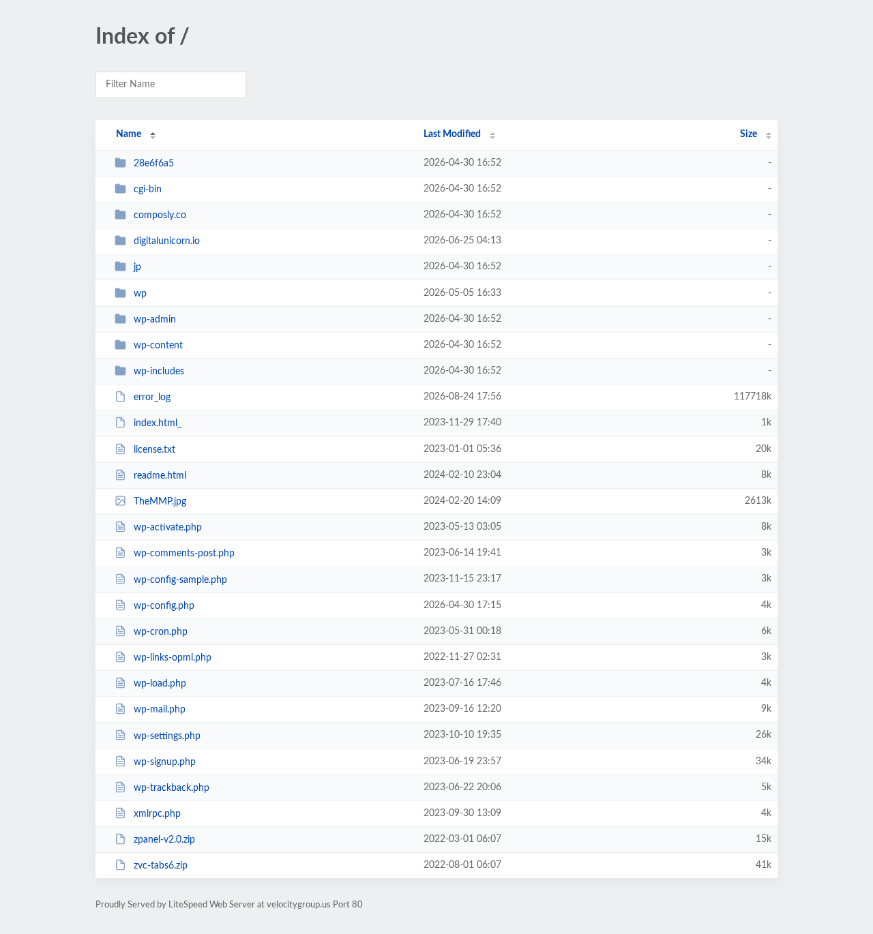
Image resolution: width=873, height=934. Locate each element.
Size (748, 134)
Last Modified (452, 134)
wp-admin (155, 320)
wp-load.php (160, 684)
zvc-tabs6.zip (161, 866)
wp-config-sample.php (180, 579)
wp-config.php (164, 606)
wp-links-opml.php (172, 658)
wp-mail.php (160, 709)
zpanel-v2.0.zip (164, 840)
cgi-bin (148, 189)
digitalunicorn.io (167, 241)
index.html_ (157, 423)
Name (128, 134)
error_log (152, 397)
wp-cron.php (161, 632)
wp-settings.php (167, 735)
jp (137, 267)
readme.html (160, 476)
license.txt (154, 450)
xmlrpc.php (157, 814)
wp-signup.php (165, 762)
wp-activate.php (168, 527)
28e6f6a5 (154, 163)
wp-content (158, 345)
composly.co (160, 215)
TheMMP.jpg (160, 502)
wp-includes (159, 371)
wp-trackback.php (171, 788)
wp (140, 294)
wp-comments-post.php (184, 553)
